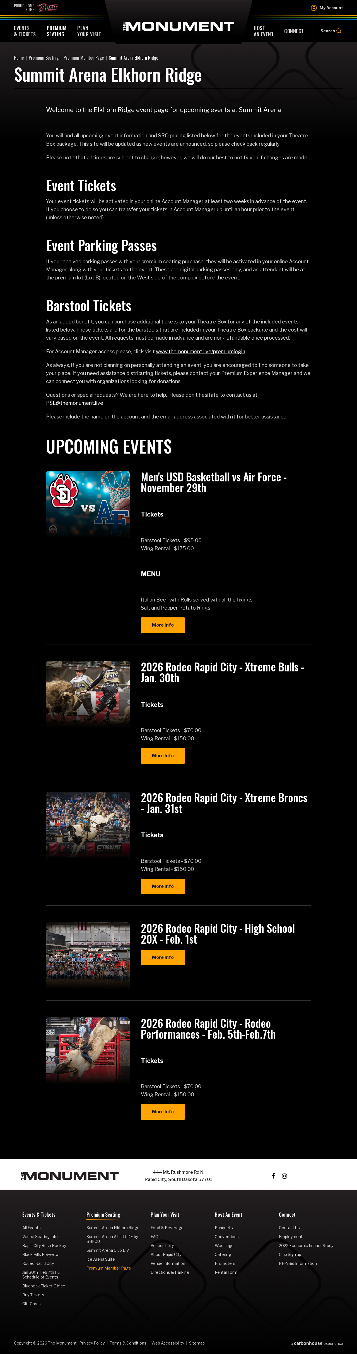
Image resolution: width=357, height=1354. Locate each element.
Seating (57, 31)
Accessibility (162, 1245)
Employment (291, 1236)
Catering (223, 1254)
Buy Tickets (33, 1294)
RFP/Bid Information (298, 1263)
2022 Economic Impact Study (306, 1245)
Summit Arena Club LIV (107, 1250)
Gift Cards (31, 1303)
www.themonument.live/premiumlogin (200, 351)
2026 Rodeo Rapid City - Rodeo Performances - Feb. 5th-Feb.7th (208, 1028)
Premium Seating (44, 57)
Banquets (224, 1227)
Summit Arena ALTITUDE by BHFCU (112, 1239)
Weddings (224, 1245)
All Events (31, 1227)
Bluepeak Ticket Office (43, 1286)
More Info (163, 625)
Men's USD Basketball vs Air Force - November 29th (214, 481)
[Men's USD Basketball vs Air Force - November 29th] (88, 504)
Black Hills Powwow (40, 1254)
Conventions (227, 1236)
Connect (287, 1215)
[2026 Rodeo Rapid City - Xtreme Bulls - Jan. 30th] (88, 694)
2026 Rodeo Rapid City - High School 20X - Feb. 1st (218, 933)
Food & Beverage (167, 1227)
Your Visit (89, 31)
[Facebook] (273, 1176)
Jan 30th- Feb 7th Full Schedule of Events (41, 1274)
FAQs (156, 1236)
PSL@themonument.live (75, 403)
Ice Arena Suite (100, 1259)
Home (19, 57)
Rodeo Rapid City (38, 1263)
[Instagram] (284, 1176)
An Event (264, 31)
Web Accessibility (167, 1343)
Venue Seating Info (40, 1236)
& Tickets (25, 31)
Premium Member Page (84, 57)
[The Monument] (70, 1176)
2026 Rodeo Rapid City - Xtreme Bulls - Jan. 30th (222, 671)
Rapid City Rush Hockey (44, 1245)
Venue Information (168, 1263)
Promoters (225, 1263)
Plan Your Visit (165, 1215)
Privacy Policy (92, 1343)
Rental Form (226, 1272)
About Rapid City (166, 1254)
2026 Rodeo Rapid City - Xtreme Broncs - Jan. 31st (224, 802)
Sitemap (197, 1343)
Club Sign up (290, 1254)
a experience (317, 1343)
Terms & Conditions (128, 1343)
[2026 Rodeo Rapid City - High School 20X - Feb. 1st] (88, 955)
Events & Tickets (39, 1215)
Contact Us (289, 1227)
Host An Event (228, 1215)
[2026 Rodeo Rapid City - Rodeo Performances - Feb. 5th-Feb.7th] (88, 1050)
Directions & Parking (170, 1272)
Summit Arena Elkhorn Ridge (112, 1227)
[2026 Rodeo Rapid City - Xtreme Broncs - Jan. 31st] (88, 825)
